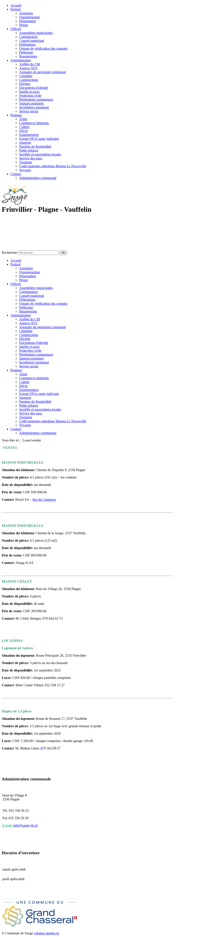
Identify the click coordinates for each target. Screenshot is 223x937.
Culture (24, 127)
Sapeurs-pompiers (31, 103)
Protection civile (30, 95)
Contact (15, 174)
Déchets (24, 84)
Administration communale (37, 178)
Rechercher (9, 252)
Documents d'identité (33, 88)
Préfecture (26, 52)
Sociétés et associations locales (40, 154)
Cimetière (25, 76)
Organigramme (29, 17)
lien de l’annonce (44, 499)
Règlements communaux (36, 99)
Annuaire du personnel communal (42, 72)
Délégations (27, 44)
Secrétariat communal (34, 107)
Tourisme (25, 162)
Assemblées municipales (36, 33)
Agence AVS (28, 68)
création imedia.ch (46, 933)
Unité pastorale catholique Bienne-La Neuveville (52, 166)
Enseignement (29, 135)
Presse (23, 25)
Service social (28, 111)
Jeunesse (25, 142)
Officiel (15, 29)
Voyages (25, 170)
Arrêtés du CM (29, 64)
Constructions (28, 80)
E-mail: (7, 825)
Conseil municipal (31, 40)
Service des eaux (30, 158)
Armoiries (26, 13)
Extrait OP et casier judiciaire (39, 138)
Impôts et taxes (29, 91)
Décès (23, 131)
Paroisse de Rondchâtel (35, 146)
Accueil (15, 5)
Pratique (16, 115)
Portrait (15, 9)
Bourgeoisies (28, 56)
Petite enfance (28, 150)
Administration (20, 60)
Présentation (27, 21)
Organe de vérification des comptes (43, 48)
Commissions (28, 37)
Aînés (23, 119)
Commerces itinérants (34, 123)
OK (63, 252)
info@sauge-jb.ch (25, 825)
